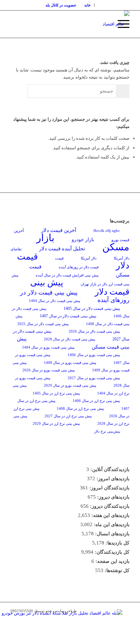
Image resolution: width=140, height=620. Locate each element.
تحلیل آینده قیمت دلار (62, 248)
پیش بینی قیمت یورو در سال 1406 (94, 355)
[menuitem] (87, 5)
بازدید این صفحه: (111, 561)
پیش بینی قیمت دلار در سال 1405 (92, 308)
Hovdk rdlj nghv (106, 231)
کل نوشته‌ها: (116, 570)
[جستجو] (104, 24)
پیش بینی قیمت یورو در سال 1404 (48, 347)
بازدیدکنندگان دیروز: (109, 506)
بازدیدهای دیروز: (112, 497)
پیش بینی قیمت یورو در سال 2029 (70, 385)
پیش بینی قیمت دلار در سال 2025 (43, 324)
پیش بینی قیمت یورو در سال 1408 (70, 363)
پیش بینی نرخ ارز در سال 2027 (68, 416)
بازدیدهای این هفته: (109, 515)
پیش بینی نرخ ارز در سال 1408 (80, 408)
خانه (87, 5)
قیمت (59, 258)
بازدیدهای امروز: (112, 478)
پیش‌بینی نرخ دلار (107, 431)
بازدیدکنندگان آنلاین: (109, 469)
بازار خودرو (83, 239)
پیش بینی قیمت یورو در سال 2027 (94, 378)
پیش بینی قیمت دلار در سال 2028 (69, 339)
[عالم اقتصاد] (81, 24)
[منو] (120, 24)
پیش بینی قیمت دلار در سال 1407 (68, 316)
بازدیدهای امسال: (111, 533)
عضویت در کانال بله (61, 5)
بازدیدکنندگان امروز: (108, 487)
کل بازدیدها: (116, 543)
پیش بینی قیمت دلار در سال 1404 (54, 301)
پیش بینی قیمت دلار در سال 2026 (94, 331)
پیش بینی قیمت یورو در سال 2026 (48, 370)
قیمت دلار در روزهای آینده (79, 267)
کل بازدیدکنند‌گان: (111, 552)
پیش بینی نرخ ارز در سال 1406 (96, 401)
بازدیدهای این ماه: (110, 524)
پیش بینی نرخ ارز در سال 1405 (56, 393)
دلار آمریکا (89, 258)
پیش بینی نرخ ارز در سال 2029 (56, 423)
